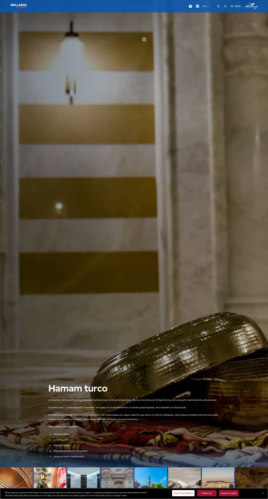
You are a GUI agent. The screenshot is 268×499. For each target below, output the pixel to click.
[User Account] (225, 6)
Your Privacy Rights (183, 493)
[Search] (218, 6)
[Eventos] (190, 6)
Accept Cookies (229, 493)
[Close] (263, 493)
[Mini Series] (197, 6)
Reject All (207, 493)
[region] (134, 493)
